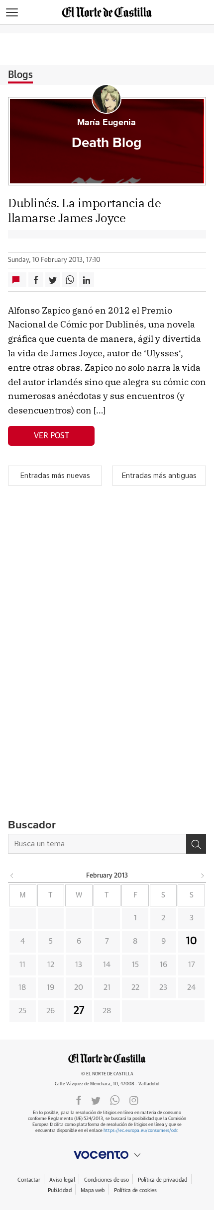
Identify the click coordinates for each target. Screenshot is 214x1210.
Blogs (20, 75)
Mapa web (93, 1190)
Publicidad (59, 1190)
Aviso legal (62, 1180)
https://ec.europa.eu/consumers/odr (140, 1131)
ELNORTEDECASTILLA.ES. (107, 1057)
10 (191, 941)
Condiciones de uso (106, 1180)
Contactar (28, 1180)
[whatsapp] (114, 1099)
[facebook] (78, 1099)
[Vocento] (107, 1155)
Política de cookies (135, 1190)
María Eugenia (106, 122)
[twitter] (96, 1099)
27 (79, 1011)
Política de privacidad (162, 1180)
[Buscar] (196, 844)
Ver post (51, 436)
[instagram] (133, 1099)
